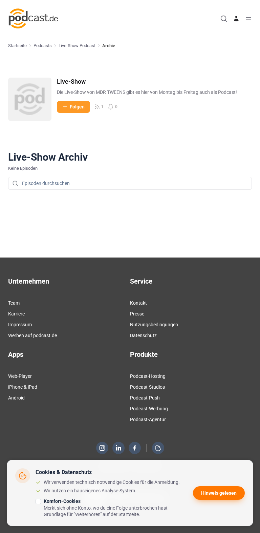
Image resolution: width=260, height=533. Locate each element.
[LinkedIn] (118, 448)
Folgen (77, 106)
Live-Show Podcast (77, 45)
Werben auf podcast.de (32, 335)
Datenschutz (143, 335)
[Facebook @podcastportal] (134, 448)
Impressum (20, 324)
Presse (137, 313)
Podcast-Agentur (148, 419)
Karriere (16, 313)
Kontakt (138, 303)
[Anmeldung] (236, 18)
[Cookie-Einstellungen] (158, 448)
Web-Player (20, 376)
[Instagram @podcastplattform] (102, 448)
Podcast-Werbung (149, 408)
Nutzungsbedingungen (154, 324)
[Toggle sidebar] (248, 18)
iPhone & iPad (22, 387)
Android (16, 398)
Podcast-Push (145, 398)
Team (14, 303)
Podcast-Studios (147, 387)
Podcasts (43, 45)
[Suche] (224, 19)
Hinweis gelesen (219, 493)
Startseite (17, 45)
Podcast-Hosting (148, 376)
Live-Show (71, 81)
